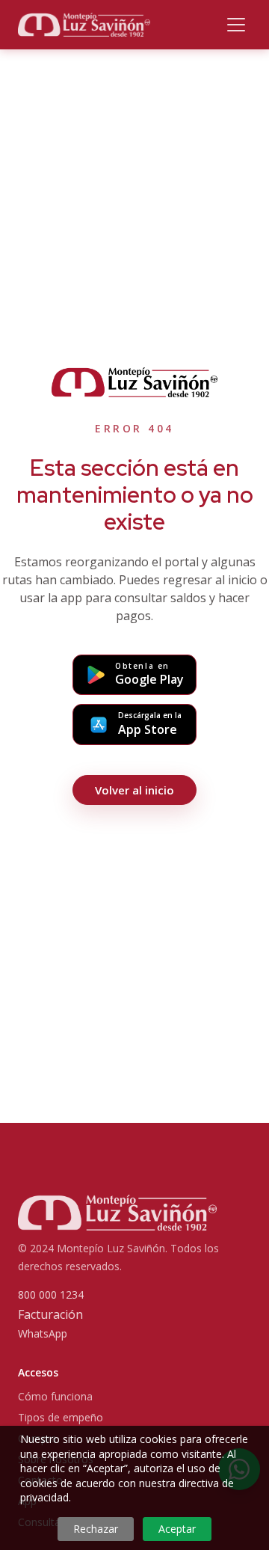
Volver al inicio (134, 789)
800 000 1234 (51, 1294)
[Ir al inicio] (84, 25)
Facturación (50, 1314)
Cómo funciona (55, 1396)
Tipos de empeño (60, 1417)
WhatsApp (42, 1333)
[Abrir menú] (236, 24)
